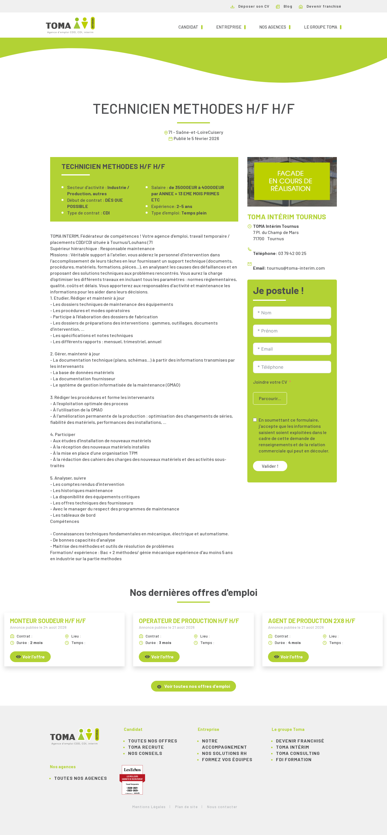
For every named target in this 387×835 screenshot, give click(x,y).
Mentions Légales (149, 806)
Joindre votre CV (270, 382)
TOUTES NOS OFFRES (152, 740)
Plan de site (186, 806)
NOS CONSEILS (145, 753)
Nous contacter (222, 806)
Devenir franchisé (323, 6)
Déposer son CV (253, 6)
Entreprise (231, 26)
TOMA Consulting (298, 753)
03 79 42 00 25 (292, 253)
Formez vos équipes (227, 759)
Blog (287, 6)
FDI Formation (294, 759)
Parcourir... (270, 398)
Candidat (190, 26)
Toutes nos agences (80, 778)
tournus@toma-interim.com (296, 268)
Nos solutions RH (224, 753)
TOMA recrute (146, 747)
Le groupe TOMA (322, 26)
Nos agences (274, 26)
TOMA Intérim (292, 747)
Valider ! (270, 466)
